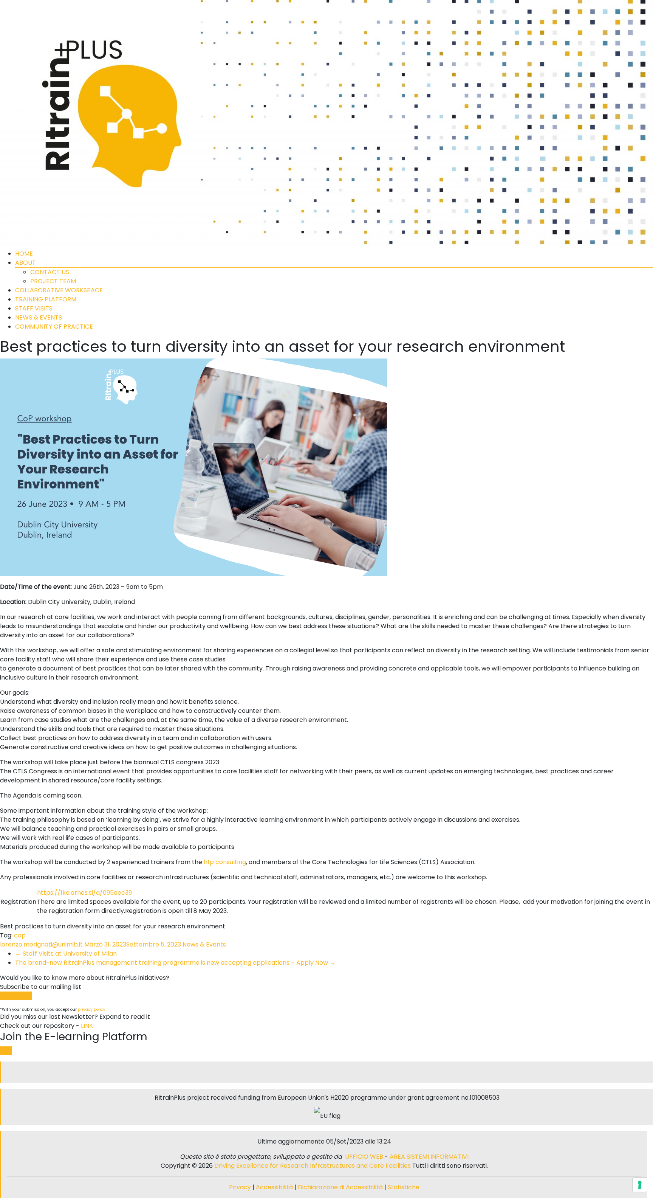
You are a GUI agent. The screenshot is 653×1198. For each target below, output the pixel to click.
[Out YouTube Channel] (330, 1072)
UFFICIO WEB (364, 1156)
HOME (24, 253)
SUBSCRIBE (16, 996)
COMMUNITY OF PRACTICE (54, 326)
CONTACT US (49, 272)
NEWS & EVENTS (38, 317)
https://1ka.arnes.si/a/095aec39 (84, 892)
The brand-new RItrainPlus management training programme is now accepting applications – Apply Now (175, 962)
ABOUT (25, 262)
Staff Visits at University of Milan (66, 953)
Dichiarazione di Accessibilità (340, 1187)
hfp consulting (225, 862)
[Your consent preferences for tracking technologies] (640, 1185)
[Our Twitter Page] (324, 1072)
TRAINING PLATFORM (45, 299)
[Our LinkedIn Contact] (327, 1072)
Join (6, 1050)
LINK (87, 1025)
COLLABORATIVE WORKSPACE (59, 290)
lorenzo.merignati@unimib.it (41, 944)
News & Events (204, 944)
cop (20, 935)
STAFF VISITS (34, 308)
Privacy (240, 1187)
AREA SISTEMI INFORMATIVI (429, 1156)
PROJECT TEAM (53, 281)
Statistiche (403, 1187)
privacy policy (91, 1009)
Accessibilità (275, 1187)
